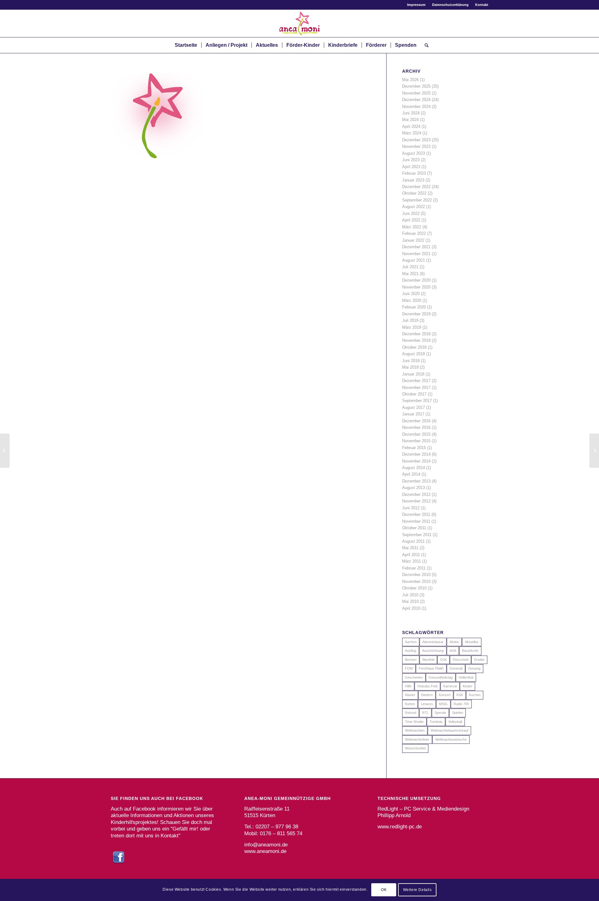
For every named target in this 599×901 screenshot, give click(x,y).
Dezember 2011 (416, 514)
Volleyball (455, 722)
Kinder (467, 686)
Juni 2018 (411, 360)
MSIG (443, 704)
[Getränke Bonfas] (594, 451)
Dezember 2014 (416, 454)
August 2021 (413, 260)
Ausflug (410, 650)
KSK (459, 695)
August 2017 (413, 407)
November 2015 (416, 440)
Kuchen (474, 695)
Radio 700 (461, 704)
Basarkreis (470, 650)
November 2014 (416, 461)
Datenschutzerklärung (450, 5)
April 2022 (411, 220)
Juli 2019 (410, 320)
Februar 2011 (414, 568)
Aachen (410, 642)
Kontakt (481, 5)
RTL (425, 713)
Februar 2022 (414, 233)
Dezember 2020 (416, 280)
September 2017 (417, 400)
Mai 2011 (410, 547)
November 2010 (416, 581)
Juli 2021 (410, 266)
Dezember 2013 (416, 481)
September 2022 (417, 200)
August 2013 (413, 487)
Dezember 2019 (416, 314)
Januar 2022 (413, 240)
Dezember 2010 (416, 574)
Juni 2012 (411, 508)
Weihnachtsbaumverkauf (449, 730)
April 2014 (411, 474)
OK (384, 890)
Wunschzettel (415, 748)
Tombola (436, 722)
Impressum (416, 5)
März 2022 (411, 227)
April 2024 (411, 126)
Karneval (450, 686)
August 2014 (413, 467)
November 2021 (416, 253)
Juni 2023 (411, 159)
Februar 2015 (414, 447)
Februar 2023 (414, 173)
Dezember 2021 (416, 247)
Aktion (454, 642)
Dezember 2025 (416, 86)
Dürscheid (460, 659)
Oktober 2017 (414, 394)
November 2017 (416, 387)
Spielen (457, 713)
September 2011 (416, 534)
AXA (453, 650)
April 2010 (411, 608)
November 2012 (416, 501)
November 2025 (416, 93)
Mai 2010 (410, 601)
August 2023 (413, 153)
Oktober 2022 (414, 193)
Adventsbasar (433, 642)
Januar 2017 (413, 414)
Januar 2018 (413, 374)
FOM (409, 668)
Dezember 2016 (416, 421)
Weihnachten (415, 730)
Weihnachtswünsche (451, 739)
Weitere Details (417, 890)
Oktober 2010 (414, 588)
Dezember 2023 (416, 140)
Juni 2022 (411, 213)
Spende (440, 713)
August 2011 (413, 541)
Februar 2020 (414, 307)
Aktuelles (472, 642)
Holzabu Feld (427, 686)
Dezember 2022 (416, 186)
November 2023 (416, 146)
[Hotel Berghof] (5, 451)
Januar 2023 (413, 180)
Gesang (474, 668)
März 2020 (411, 300)
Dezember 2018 (416, 334)
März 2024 (411, 133)
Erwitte (479, 659)
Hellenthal (466, 677)
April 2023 (411, 166)
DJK (443, 659)
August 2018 (413, 353)
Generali (456, 668)
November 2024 (416, 106)
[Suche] (425, 45)
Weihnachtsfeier (417, 739)
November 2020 (416, 287)
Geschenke (414, 677)
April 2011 (411, 554)
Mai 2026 (410, 79)
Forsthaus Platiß (431, 668)
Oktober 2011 (414, 528)
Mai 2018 (410, 367)
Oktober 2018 (414, 347)
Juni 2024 (411, 113)
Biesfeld (428, 659)
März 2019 (411, 327)
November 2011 (416, 521)
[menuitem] (416, 4)
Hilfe (408, 686)
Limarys (427, 704)
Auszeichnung (433, 650)
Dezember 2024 (416, 99)
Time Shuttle (414, 722)
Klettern (427, 695)
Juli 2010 (410, 595)
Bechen (410, 659)
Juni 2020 (411, 293)
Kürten (410, 704)
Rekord (410, 713)
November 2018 (416, 340)
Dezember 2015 (416, 434)
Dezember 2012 (416, 494)
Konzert (444, 695)
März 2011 (411, 561)
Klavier (410, 695)
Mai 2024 (410, 119)
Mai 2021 (410, 273)
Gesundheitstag (441, 677)
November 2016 (416, 427)
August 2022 (413, 206)
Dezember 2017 (416, 380)
